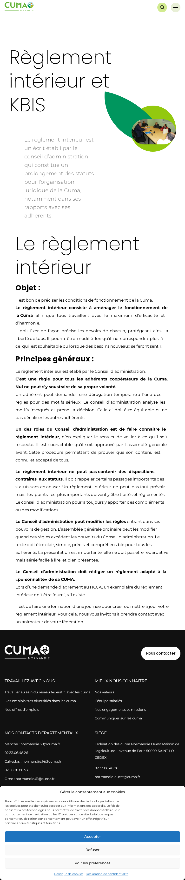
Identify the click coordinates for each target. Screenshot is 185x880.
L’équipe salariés (108, 701)
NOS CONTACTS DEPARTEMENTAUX (41, 733)
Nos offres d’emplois (22, 709)
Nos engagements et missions (120, 709)
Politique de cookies (68, 874)
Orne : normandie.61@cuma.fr (30, 779)
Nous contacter (161, 653)
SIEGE (101, 733)
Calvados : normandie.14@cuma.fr (33, 761)
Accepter (92, 836)
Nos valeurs (104, 692)
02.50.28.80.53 (16, 770)
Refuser (92, 849)
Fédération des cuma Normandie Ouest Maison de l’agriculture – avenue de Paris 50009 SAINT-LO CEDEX (137, 751)
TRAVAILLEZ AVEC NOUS (30, 680)
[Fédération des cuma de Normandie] (19, 7)
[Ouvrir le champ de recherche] (162, 7)
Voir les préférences (93, 863)
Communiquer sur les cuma (118, 718)
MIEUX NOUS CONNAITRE (121, 680)
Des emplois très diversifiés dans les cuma (40, 701)
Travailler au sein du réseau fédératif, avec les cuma (47, 692)
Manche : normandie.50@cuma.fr (32, 744)
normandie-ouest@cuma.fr (117, 777)
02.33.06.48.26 (16, 753)
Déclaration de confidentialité (107, 874)
